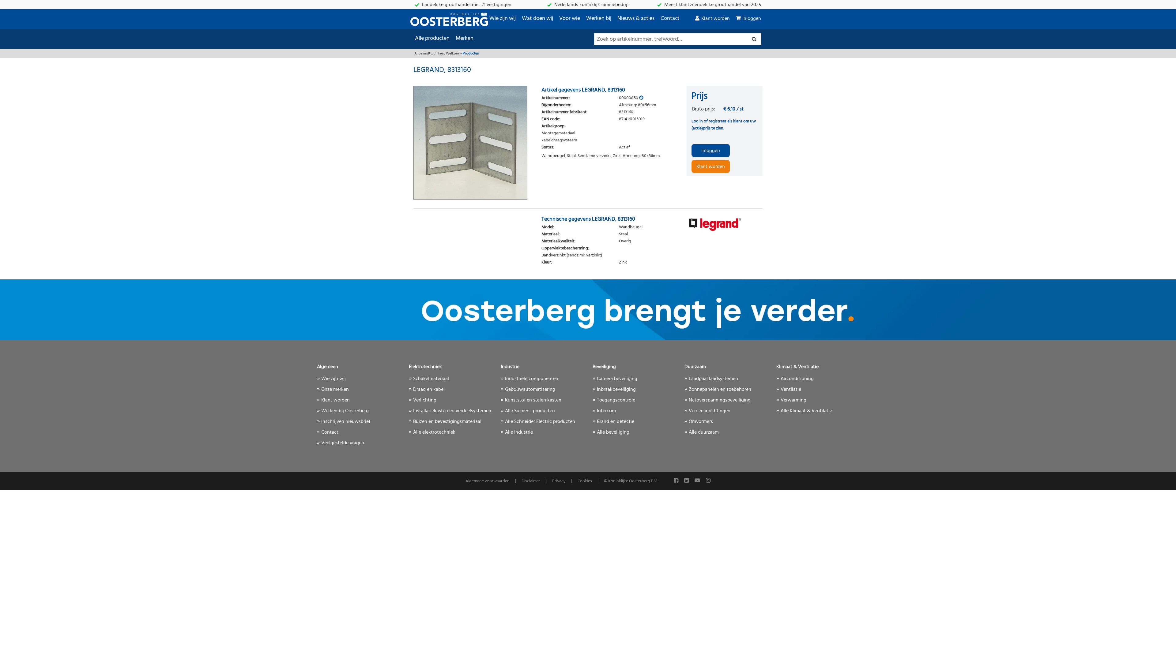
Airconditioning (797, 379)
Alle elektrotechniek (434, 432)
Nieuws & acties (635, 18)
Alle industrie (519, 432)
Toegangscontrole (616, 400)
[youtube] (698, 480)
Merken (464, 38)
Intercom (606, 411)
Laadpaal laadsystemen (713, 379)
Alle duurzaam (704, 432)
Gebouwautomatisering (530, 390)
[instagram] (708, 480)
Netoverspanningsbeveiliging (720, 400)
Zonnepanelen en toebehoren (720, 390)
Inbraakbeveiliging (616, 390)
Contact (670, 18)
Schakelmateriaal (431, 379)
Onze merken (335, 390)
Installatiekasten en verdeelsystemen (452, 411)
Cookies (585, 481)
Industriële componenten (531, 379)
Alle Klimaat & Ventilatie (806, 411)
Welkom (452, 53)
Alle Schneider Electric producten (540, 422)
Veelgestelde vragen (342, 443)
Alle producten (432, 38)
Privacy (559, 481)
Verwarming (793, 400)
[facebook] (677, 480)
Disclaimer (531, 481)
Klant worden (715, 19)
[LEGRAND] (725, 224)
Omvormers (701, 422)
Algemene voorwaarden (488, 481)
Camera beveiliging (617, 379)
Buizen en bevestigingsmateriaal (447, 422)
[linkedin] (687, 480)
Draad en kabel (429, 390)
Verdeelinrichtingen (709, 411)
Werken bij (598, 18)
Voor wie (569, 18)
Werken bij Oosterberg (345, 411)
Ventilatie (791, 390)
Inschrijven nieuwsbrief (345, 422)
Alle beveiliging (613, 432)
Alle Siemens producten (530, 411)
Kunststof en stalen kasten (533, 400)
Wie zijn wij (502, 18)
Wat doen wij (537, 18)
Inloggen (751, 19)
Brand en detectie (615, 422)
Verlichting (424, 400)
